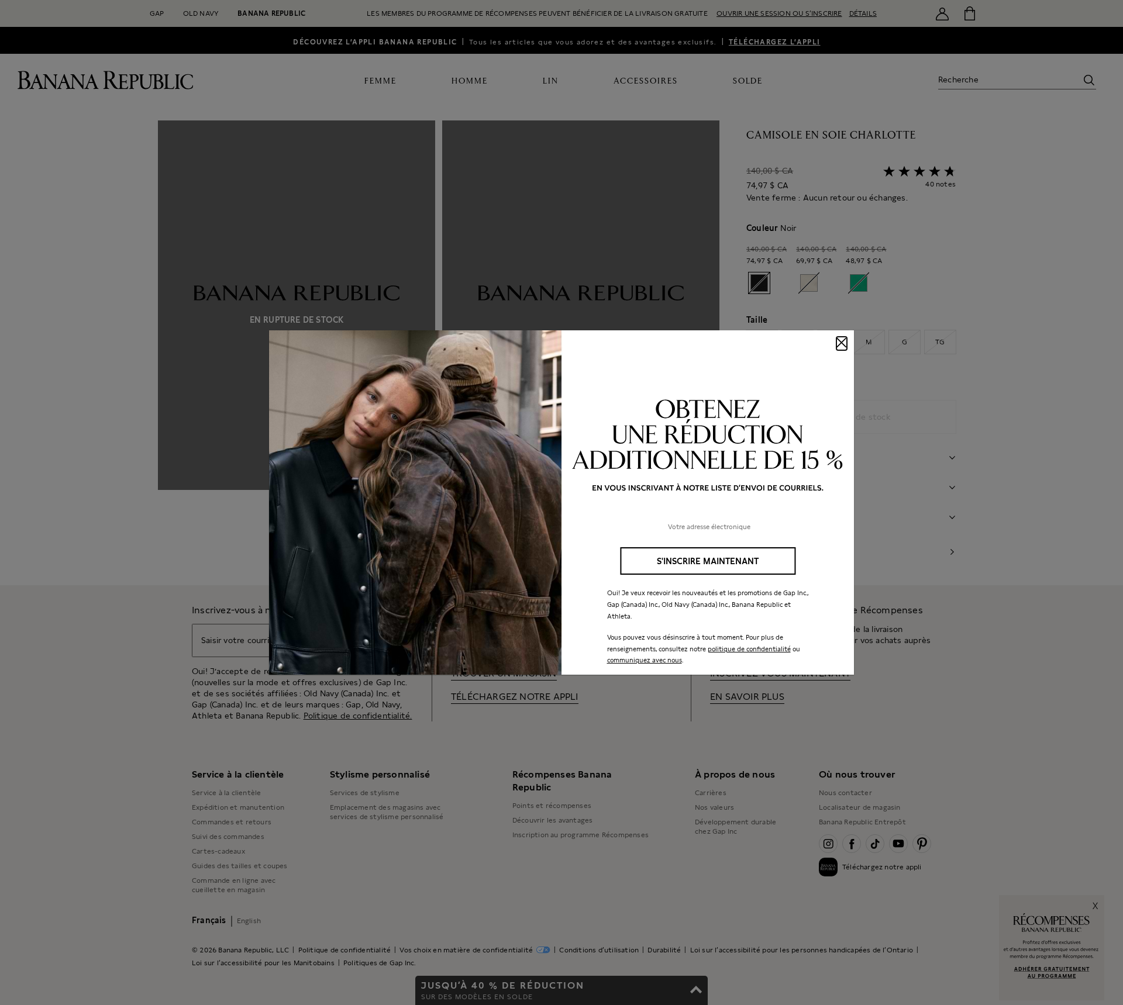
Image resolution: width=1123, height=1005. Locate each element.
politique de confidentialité (749, 649)
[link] (561, 502)
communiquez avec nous (644, 660)
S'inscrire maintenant (708, 561)
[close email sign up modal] (841, 343)
